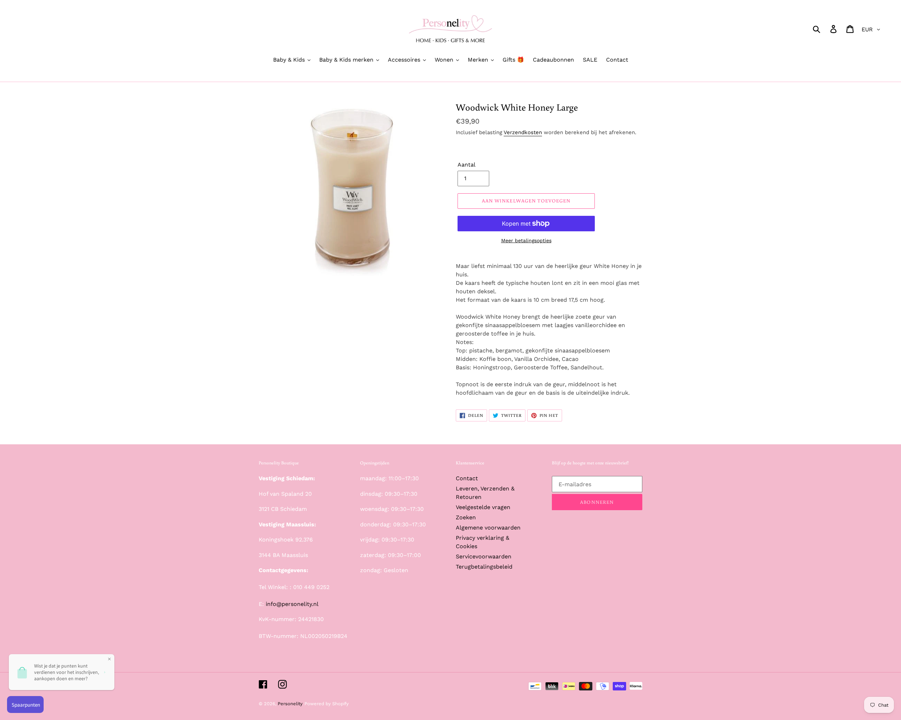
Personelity (290, 703)
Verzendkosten (523, 132)
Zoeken (466, 517)
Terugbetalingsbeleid (484, 566)
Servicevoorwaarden (483, 556)
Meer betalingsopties (526, 240)
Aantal (466, 164)
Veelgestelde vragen (483, 507)
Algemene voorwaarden (488, 527)
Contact (467, 478)
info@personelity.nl (292, 604)
